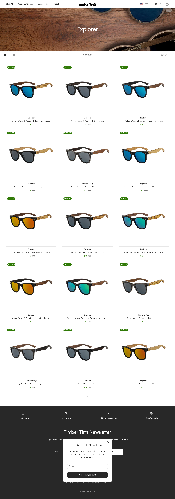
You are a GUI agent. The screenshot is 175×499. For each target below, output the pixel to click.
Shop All (9, 4)
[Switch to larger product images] (5, 55)
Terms (77, 483)
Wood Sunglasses (25, 4)
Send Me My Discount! (87, 475)
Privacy (69, 483)
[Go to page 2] (95, 397)
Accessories (43, 4)
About (56, 4)
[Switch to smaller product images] (9, 55)
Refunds (86, 483)
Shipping (95, 483)
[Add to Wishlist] (54, 67)
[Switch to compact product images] (14, 55)
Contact (105, 483)
